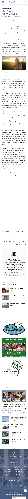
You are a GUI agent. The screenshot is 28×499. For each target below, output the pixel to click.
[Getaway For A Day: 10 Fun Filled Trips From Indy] (5, 441)
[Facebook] (7, 485)
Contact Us (6, 491)
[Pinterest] (16, 485)
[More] (22, 20)
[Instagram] (11, 485)
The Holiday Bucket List (8, 241)
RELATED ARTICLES (9, 282)
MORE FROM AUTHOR (9, 284)
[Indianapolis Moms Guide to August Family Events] (5, 419)
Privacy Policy (19, 491)
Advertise (13, 491)
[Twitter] (20, 485)
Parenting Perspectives (6, 8)
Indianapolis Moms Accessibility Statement (14, 494)
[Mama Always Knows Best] (5, 297)
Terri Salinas (7, 16)
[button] (2, 2)
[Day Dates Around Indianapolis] (5, 434)
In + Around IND (5, 401)
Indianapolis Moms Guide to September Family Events (13, 405)
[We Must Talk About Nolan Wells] (5, 305)
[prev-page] (3, 311)
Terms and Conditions (13, 492)
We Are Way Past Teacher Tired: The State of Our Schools (21, 242)
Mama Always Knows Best (18, 296)
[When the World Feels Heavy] (5, 290)
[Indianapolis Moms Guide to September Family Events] (14, 396)
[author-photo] (14, 258)
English (17, 497)
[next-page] (5, 311)
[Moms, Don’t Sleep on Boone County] (5, 426)
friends (17, 37)
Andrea (4, 408)
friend (15, 93)
